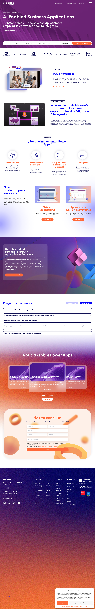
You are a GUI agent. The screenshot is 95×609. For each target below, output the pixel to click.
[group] (23, 377)
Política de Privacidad (45, 446)
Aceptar (62, 602)
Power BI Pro (59, 503)
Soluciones (58, 3)
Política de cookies (66, 606)
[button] (92, 590)
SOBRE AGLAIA (71, 479)
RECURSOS (70, 498)
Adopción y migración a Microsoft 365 (38, 497)
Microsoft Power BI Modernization (49, 485)
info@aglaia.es (7, 498)
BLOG (69, 495)
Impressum (85, 606)
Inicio (4, 12)
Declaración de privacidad (76, 606)
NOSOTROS (70, 486)
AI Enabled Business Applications (48, 497)
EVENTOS (69, 501)
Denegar (75, 602)
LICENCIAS (59, 479)
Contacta (81, 3)
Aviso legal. (55, 446)
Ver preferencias (87, 602)
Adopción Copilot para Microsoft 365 (38, 485)
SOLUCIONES (38, 479)
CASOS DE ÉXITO (72, 483)
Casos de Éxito (71, 3)
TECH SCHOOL (71, 504)
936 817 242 (65, 422)
